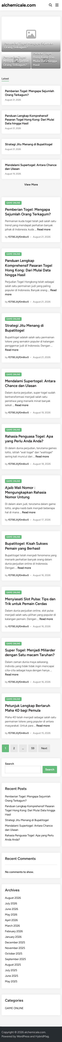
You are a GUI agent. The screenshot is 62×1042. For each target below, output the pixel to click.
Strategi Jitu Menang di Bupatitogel (28, 144)
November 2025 (15, 948)
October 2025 (13, 953)
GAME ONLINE (13, 203)
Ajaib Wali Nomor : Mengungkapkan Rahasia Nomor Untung (25, 492)
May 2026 (11, 914)
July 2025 (11, 970)
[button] (44, 21)
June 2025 (11, 975)
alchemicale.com (19, 5)
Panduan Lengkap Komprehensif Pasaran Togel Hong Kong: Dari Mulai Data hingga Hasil (29, 119)
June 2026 (11, 909)
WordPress (23, 1036)
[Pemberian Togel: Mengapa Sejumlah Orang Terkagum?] (31, 34)
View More (31, 184)
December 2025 (15, 942)
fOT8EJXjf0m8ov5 (18, 236)
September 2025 (15, 959)
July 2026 (11, 903)
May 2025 (11, 981)
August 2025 (13, 964)
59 (32, 748)
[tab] (5, 78)
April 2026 (11, 920)
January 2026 (13, 936)
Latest (5, 78)
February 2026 (14, 931)
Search (9, 763)
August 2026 (13, 898)
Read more (43, 229)
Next (44, 748)
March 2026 (12, 925)
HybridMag (42, 1036)
